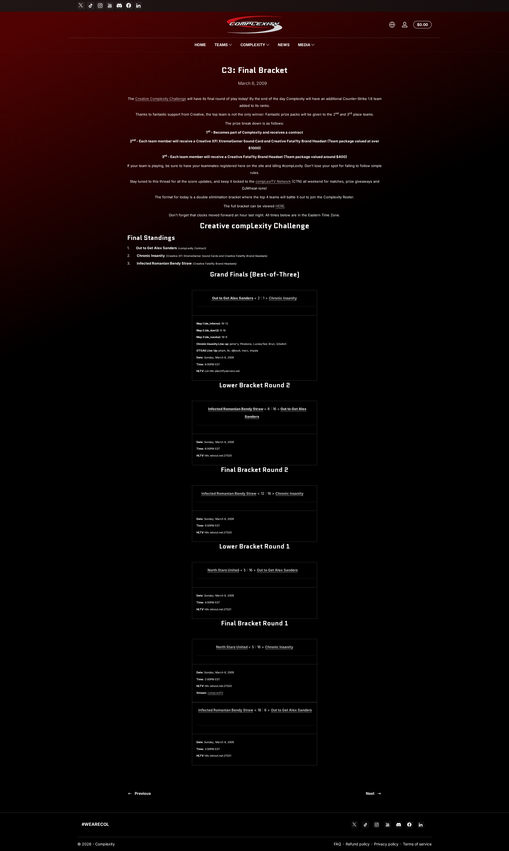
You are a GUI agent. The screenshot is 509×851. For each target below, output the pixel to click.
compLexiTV (215, 692)
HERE (279, 206)
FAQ (337, 844)
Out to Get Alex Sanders (232, 298)
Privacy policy (386, 844)
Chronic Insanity (279, 647)
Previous (143, 793)
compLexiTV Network (273, 181)
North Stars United (223, 570)
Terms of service (417, 844)
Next (370, 793)
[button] (392, 24)
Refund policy (358, 844)
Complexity (105, 844)
